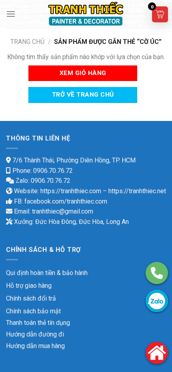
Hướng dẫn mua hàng (35, 346)
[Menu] (11, 14)
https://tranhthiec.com (70, 191)
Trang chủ (27, 42)
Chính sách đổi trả (31, 298)
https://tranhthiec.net (137, 191)
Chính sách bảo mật (33, 311)
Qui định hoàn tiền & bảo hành (47, 273)
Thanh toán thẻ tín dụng (38, 322)
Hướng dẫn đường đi (35, 334)
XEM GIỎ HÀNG (83, 73)
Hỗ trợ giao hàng (29, 285)
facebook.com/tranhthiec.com (65, 201)
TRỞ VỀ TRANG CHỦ (83, 94)
